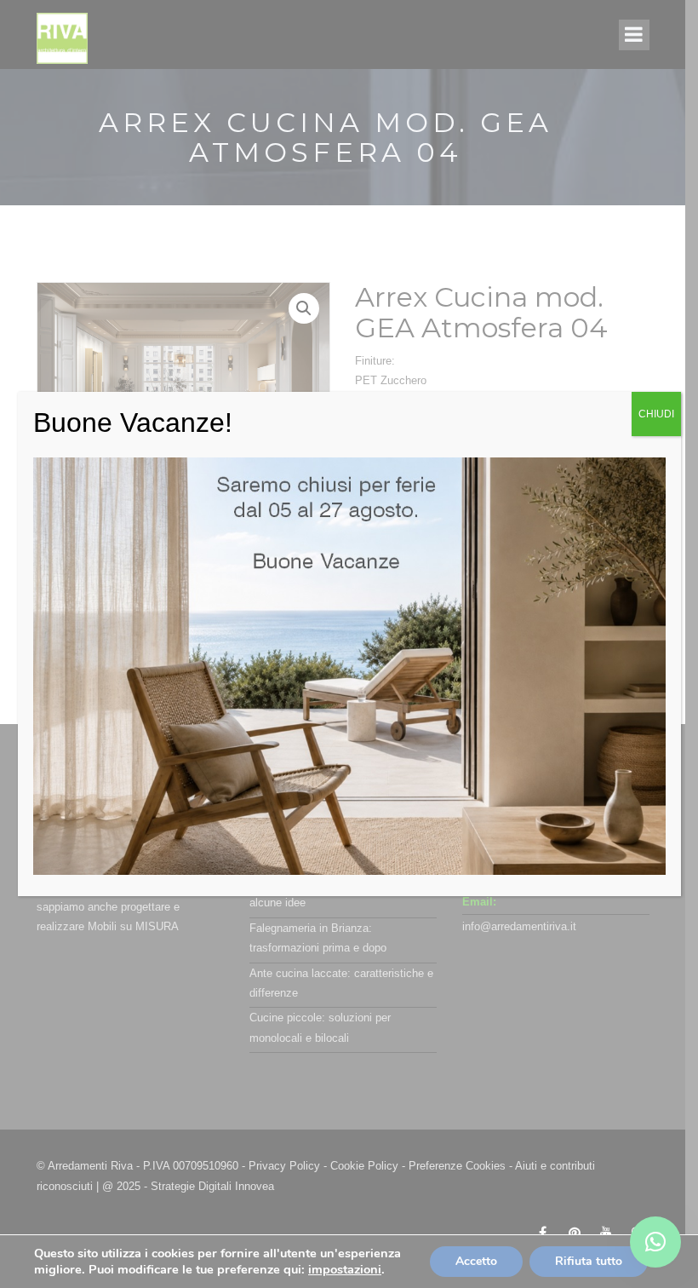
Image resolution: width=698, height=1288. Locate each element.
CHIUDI (656, 414)
